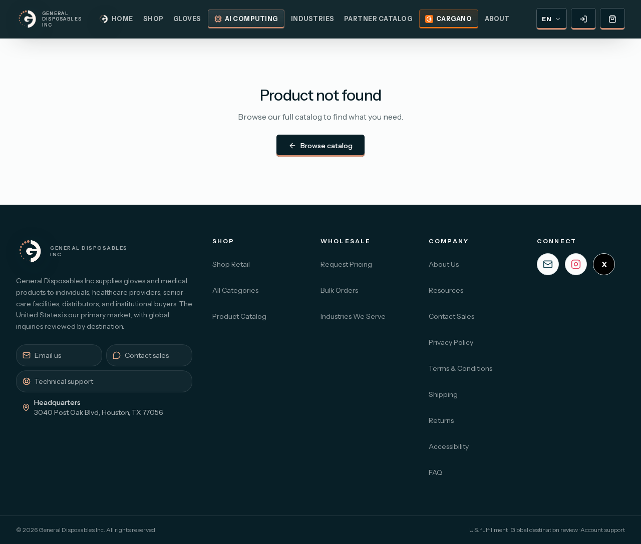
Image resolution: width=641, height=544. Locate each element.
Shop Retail (231, 264)
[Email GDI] (548, 264)
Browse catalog (326, 145)
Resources (446, 290)
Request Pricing (346, 264)
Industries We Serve (353, 316)
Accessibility (449, 446)
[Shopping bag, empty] (612, 19)
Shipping (443, 394)
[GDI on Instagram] (576, 264)
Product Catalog (239, 316)
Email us (48, 355)
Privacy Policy (451, 342)
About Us (444, 264)
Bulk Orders (339, 290)
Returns (441, 420)
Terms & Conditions (460, 368)
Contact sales (147, 355)
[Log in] (583, 19)
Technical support (64, 381)
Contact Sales (451, 316)
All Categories (235, 290)
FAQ (435, 472)
